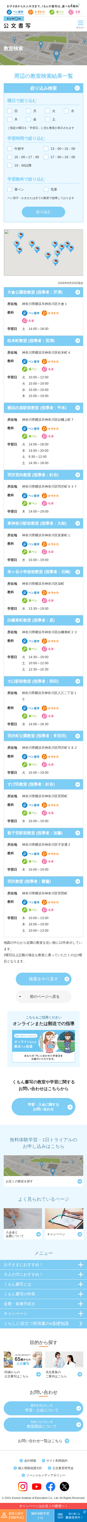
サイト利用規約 (57, 1460)
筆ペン (19, 189)
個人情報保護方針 (30, 1468)
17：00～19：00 (63, 157)
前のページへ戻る (45, 997)
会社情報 (30, 1460)
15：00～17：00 (26, 157)
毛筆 (54, 189)
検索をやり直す (43, 979)
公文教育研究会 (63, 1468)
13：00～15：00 (63, 148)
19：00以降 (23, 165)
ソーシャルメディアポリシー (45, 1475)
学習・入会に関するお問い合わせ (43, 1106)
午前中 (19, 148)
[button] (36, 249)
